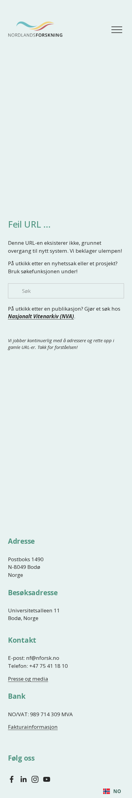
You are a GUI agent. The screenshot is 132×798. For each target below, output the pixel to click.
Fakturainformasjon (33, 726)
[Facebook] (11, 779)
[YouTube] (46, 779)
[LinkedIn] (23, 779)
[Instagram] (35, 779)
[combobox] (112, 791)
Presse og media (28, 678)
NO (117, 791)
